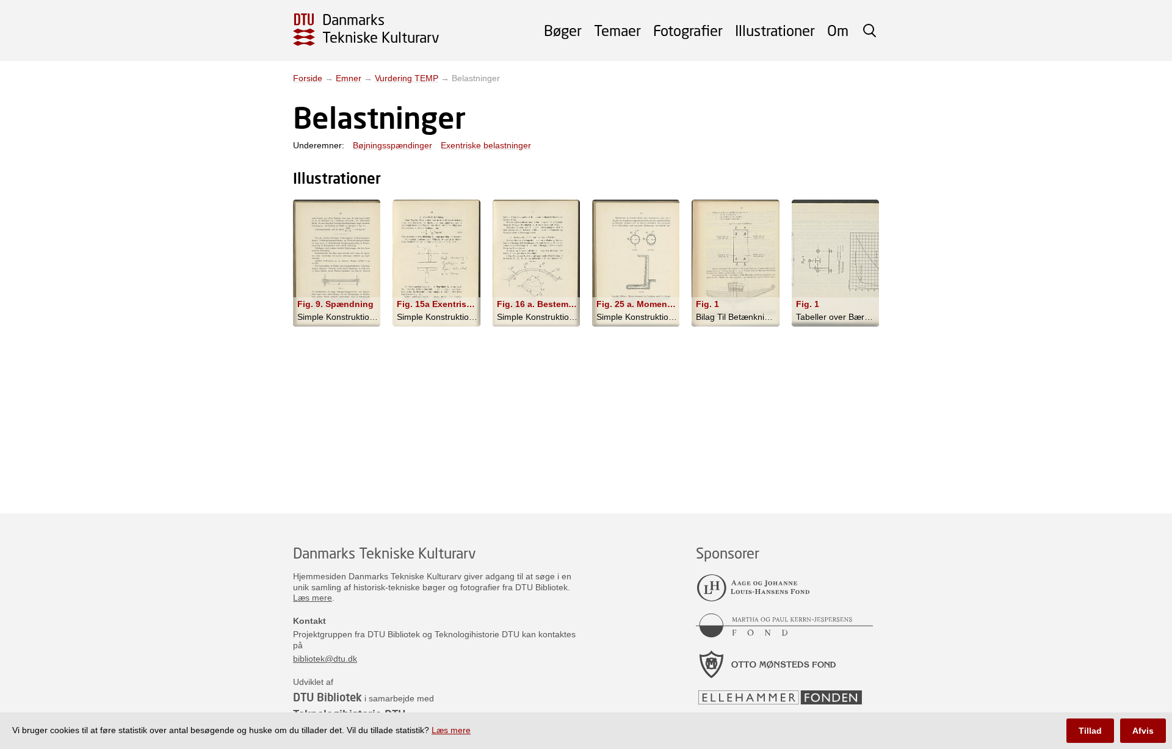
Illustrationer (775, 30)
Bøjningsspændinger (392, 145)
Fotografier (688, 30)
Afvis (1143, 731)
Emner (348, 78)
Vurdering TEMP (406, 78)
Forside (307, 78)
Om (837, 30)
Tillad (1090, 731)
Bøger (563, 30)
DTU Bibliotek (327, 697)
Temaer (617, 30)
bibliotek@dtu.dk (325, 659)
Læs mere (312, 597)
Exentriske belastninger (486, 145)
